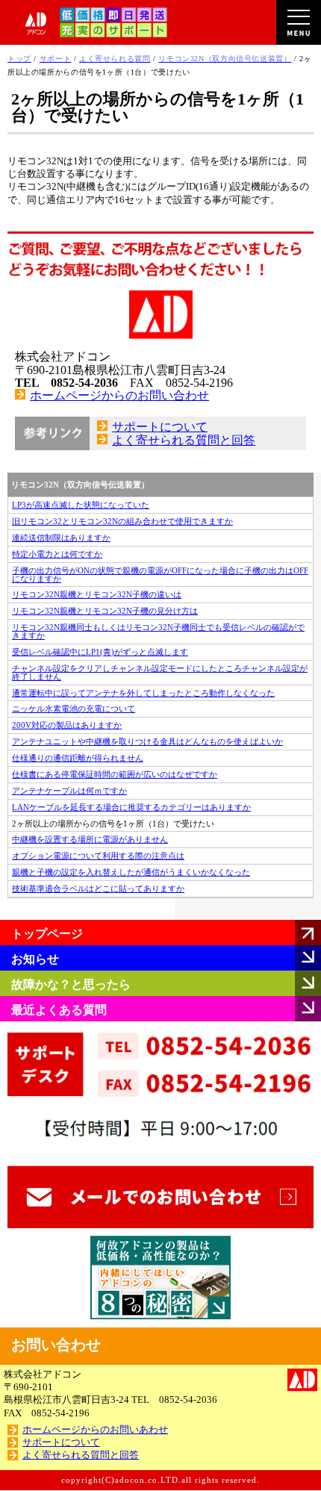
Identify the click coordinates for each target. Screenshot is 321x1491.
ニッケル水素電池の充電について (73, 708)
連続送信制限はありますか (61, 537)
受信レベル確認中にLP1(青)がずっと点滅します (100, 651)
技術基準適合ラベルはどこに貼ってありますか (98, 888)
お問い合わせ (56, 1344)
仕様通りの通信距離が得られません (77, 757)
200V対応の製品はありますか (67, 724)
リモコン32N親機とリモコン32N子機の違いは (96, 594)
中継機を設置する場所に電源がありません (90, 839)
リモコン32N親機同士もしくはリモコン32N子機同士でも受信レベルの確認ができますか (158, 631)
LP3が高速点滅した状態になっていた (80, 504)
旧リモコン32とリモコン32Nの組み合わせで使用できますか (122, 521)
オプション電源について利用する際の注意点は (98, 855)
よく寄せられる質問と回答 (183, 440)
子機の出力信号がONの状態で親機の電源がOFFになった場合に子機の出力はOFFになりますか (160, 574)
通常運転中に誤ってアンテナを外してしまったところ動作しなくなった (143, 692)
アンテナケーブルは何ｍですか (69, 790)
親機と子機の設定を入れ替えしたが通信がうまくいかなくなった (131, 872)
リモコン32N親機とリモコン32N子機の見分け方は (105, 610)
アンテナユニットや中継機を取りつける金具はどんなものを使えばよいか (147, 741)
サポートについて (160, 426)
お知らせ (35, 959)
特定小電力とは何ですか (57, 554)
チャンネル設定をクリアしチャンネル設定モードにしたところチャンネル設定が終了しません (160, 672)
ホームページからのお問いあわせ (95, 1430)
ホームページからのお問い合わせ (119, 395)
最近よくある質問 (59, 1009)
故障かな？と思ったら (71, 984)
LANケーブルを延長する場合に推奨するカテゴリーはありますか (131, 807)
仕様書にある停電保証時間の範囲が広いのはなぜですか (114, 774)
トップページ (47, 933)
